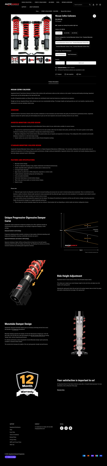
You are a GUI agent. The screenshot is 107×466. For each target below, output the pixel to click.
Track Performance (72, 54)
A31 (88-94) (59, 33)
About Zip (12, 444)
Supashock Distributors (15, 427)
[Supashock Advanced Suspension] (12, 4)
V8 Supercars (15, 329)
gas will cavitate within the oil (38, 335)
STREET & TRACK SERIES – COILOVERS (49, 11)
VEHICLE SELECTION (26, 2)
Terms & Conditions (14, 434)
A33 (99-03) (74, 33)
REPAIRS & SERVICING (67, 2)
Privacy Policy (13, 439)
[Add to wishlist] (94, 16)
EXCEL (57, 2)
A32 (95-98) (66, 33)
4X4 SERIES (51, 2)
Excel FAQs (12, 432)
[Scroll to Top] (104, 458)
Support (24, 7)
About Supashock (34, 7)
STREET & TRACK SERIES (40, 2)
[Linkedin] (70, 428)
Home (37, 11)
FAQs (11, 429)
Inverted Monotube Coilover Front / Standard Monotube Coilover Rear (72, 42)
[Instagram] (66, 428)
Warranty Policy (60, 390)
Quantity (57, 59)
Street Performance (60, 54)
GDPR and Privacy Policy (15, 442)
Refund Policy (13, 437)
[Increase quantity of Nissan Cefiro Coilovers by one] (63, 63)
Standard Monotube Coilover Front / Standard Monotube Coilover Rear (72, 46)
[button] (100, 4)
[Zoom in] (48, 17)
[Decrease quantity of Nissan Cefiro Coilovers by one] (57, 63)
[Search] (90, 4)
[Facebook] (61, 428)
